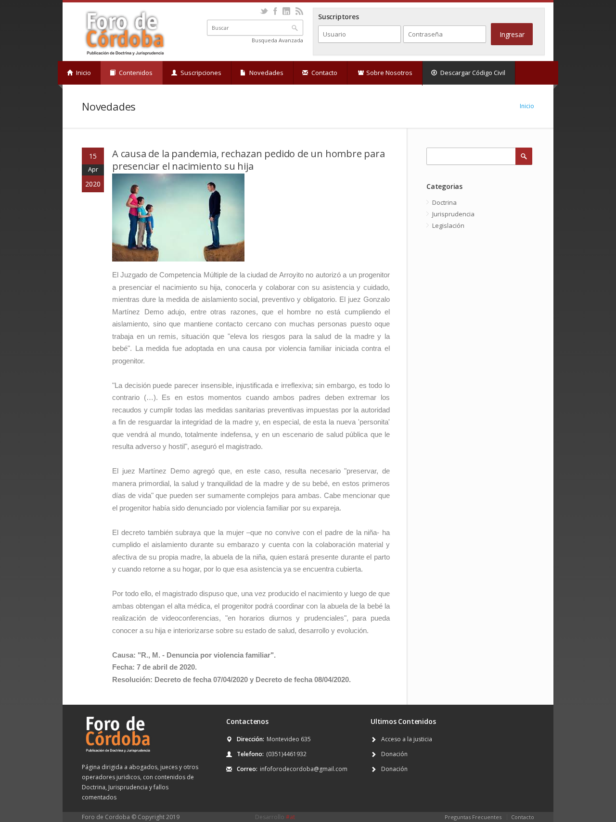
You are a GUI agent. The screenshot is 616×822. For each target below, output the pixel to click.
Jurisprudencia (453, 214)
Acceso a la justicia (406, 739)
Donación (394, 754)
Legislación (448, 225)
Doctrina (444, 202)
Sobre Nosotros (388, 72)
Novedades (265, 72)
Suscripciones (200, 72)
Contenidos (135, 72)
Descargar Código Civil (472, 72)
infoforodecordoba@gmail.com (303, 769)
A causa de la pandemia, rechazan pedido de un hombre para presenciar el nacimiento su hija (248, 160)
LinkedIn (286, 11)
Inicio (83, 72)
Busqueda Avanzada (277, 40)
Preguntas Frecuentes (473, 817)
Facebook (275, 11)
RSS (299, 11)
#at (290, 817)
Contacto (323, 72)
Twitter (263, 11)
